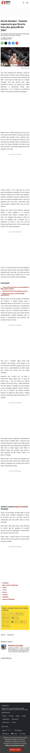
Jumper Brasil (19, 506)
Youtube (16, 618)
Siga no (5, 614)
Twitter (4, 590)
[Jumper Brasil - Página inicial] (6, 3)
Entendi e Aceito (15, 749)
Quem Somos (5, 722)
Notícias (3, 634)
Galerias (24, 716)
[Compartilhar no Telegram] (13, 43)
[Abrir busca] (23, 3)
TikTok (24, 621)
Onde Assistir (14, 719)
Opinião (18, 716)
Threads (7, 625)
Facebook (16, 622)
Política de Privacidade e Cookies (14, 745)
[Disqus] (15, 680)
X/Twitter (7, 622)
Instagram (7, 618)
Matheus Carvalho (7, 38)
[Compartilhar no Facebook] (9, 43)
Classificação (5, 719)
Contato (14, 722)
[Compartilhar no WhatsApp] (2, 43)
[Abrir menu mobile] (27, 2)
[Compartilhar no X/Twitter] (5, 43)
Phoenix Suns (10, 634)
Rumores (11, 716)
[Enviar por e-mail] (16, 43)
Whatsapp (20, 614)
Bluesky (4, 592)
